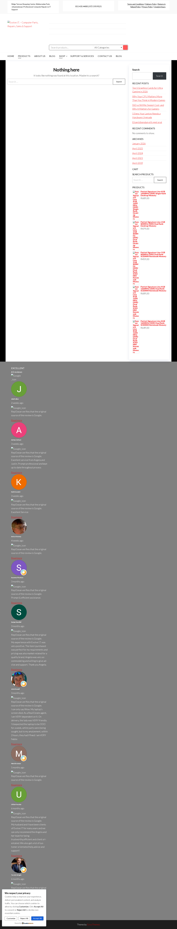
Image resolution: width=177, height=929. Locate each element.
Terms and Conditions (135, 4)
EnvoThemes (93, 924)
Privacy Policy (147, 7)
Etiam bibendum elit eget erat (147, 122)
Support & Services (82, 56)
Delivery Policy (151, 4)
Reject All (24, 918)
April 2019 (137, 163)
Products (24, 57)
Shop (62, 57)
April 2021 (137, 158)
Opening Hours (159, 7)
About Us (39, 56)
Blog (52, 56)
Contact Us (105, 56)
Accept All (37, 918)
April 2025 (137, 148)
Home (11, 56)
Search (136, 69)
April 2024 (137, 153)
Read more (16, 420)
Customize (11, 918)
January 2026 (139, 143)
